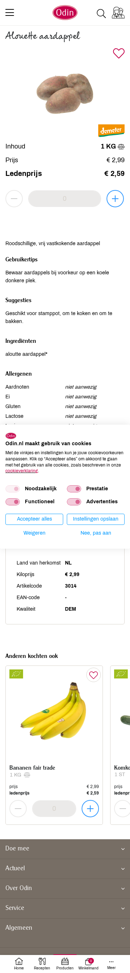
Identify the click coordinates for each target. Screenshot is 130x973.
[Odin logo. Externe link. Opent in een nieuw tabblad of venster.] (10, 435)
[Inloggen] (118, 13)
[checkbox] (12, 488)
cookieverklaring (21, 470)
